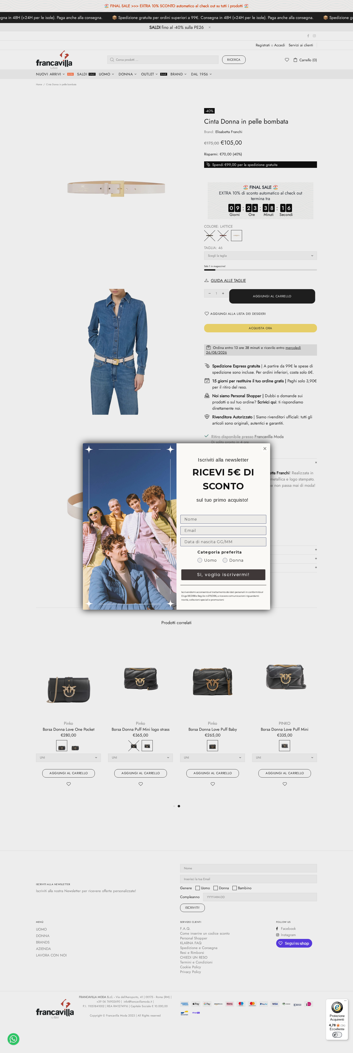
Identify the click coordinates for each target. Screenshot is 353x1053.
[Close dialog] (265, 448)
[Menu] (345, 1002)
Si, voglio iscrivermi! (223, 575)
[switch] (337, 1035)
